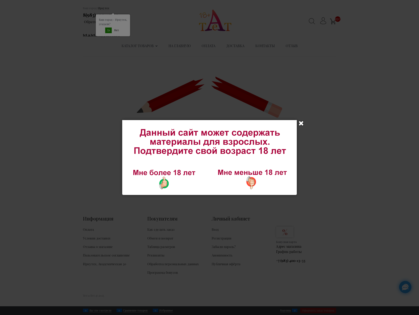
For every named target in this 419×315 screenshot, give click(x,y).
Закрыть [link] (301, 123)
